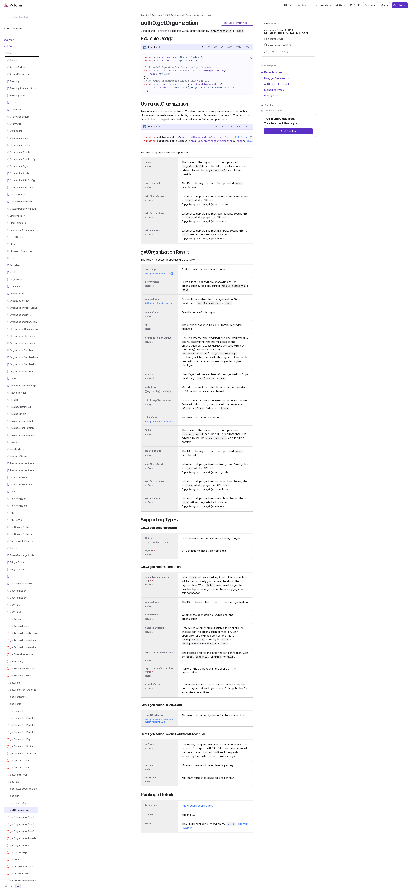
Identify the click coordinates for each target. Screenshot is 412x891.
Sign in (385, 5)
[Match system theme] (18, 885)
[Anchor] (201, 22)
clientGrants (152, 281)
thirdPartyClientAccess (158, 400)
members (150, 374)
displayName (152, 312)
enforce (149, 744)
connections (152, 299)
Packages (157, 15)
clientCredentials (155, 715)
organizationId (153, 183)
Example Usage (273, 72)
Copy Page (270, 105)
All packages (15, 28)
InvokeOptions (238, 137)
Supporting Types (274, 89)
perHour (149, 777)
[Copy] (250, 58)
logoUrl (149, 550)
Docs (290, 5)
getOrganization (202, 15)
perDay (149, 765)
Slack (342, 5)
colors (148, 538)
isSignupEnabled (154, 627)
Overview (9, 39)
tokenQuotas (152, 417)
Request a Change (274, 110)
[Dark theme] (12, 885)
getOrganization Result (277, 84)
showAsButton (153, 684)
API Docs (9, 45)
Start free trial (288, 131)
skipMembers (152, 230)
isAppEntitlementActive (158, 337)
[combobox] (21, 17)
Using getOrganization (276, 78)
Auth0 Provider (172, 15)
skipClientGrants (154, 196)
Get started (399, 5)
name (148, 162)
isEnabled (150, 614)
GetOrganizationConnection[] (160, 303)
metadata (150, 387)
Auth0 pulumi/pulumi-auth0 (197, 805)
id (146, 324)
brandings (150, 269)
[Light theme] (6, 885)
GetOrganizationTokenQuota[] (160, 421)
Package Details (273, 95)
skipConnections (154, 213)
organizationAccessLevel (159, 652)
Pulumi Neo (325, 5)
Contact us (371, 5)
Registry (306, 5)
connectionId (152, 602)
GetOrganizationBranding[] (159, 273)
